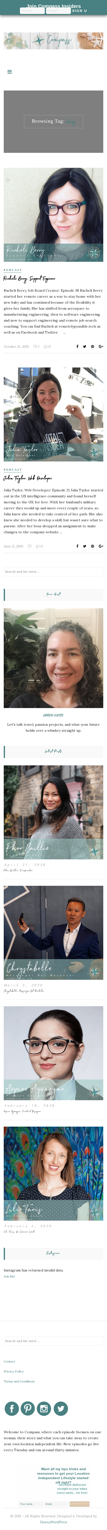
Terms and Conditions (19, 1381)
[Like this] (30, 546)
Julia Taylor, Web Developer (28, 479)
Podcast (13, 270)
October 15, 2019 (16, 346)
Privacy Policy (14, 1371)
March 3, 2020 (23, 985)
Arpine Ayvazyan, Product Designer (22, 1111)
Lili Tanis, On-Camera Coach (19, 1232)
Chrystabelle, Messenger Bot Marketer (24, 991)
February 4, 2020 (28, 1226)
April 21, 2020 (25, 865)
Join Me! (9, 1276)
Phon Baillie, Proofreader (18, 871)
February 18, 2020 (29, 1105)
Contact (9, 1361)
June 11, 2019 (13, 546)
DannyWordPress (53, 1522)
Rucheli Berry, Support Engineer (29, 279)
